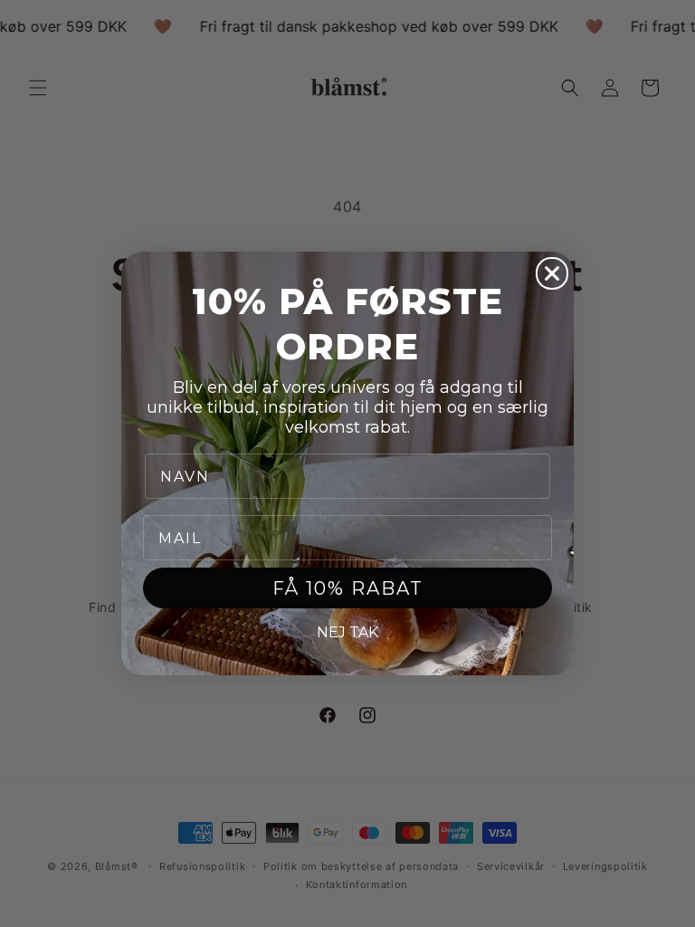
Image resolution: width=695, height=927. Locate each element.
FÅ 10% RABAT (348, 588)
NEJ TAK (347, 632)
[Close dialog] (552, 273)
